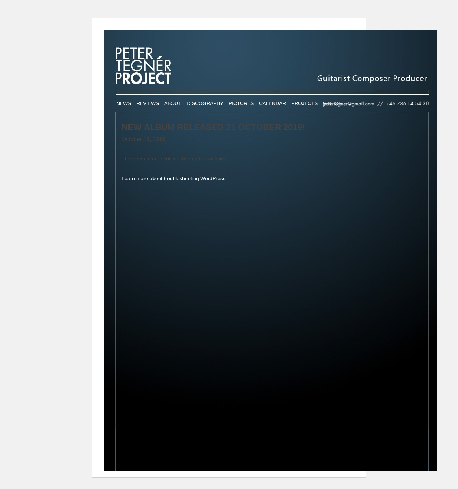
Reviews (147, 103)
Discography (205, 103)
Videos (332, 103)
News (123, 103)
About (172, 103)
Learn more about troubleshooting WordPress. (174, 178)
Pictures (241, 103)
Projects (304, 103)
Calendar (272, 103)
